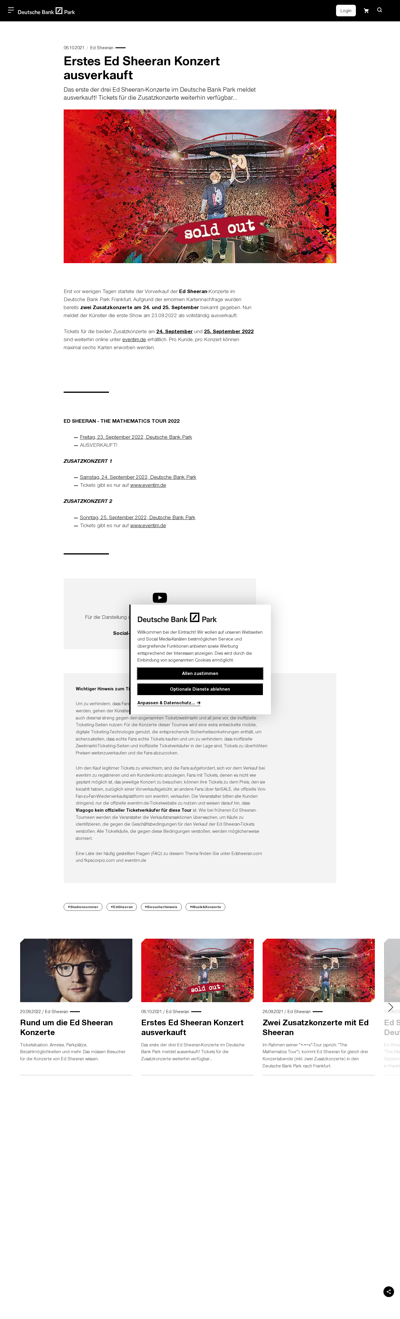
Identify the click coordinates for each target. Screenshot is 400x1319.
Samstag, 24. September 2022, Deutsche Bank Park (138, 476)
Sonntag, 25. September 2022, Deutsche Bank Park (137, 517)
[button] (379, 9)
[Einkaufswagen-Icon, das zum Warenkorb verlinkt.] (366, 10)
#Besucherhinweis (161, 906)
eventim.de (134, 339)
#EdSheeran (122, 906)
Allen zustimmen (200, 673)
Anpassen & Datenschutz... (166, 702)
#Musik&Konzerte (205, 906)
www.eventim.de (148, 484)
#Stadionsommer (83, 906)
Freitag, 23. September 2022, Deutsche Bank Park (136, 436)
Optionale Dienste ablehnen (200, 689)
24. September (174, 331)
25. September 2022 (229, 331)
